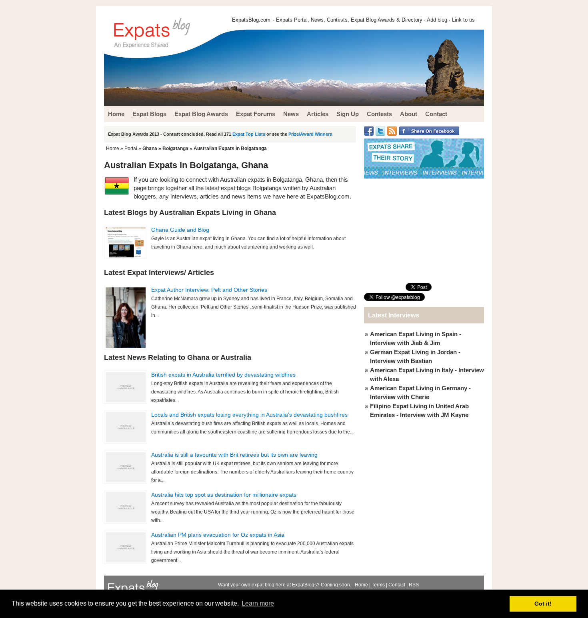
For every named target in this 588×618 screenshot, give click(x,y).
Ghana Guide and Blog (180, 230)
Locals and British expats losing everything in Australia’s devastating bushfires (249, 414)
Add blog (437, 20)
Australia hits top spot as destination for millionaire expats (223, 495)
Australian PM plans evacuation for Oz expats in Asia (217, 535)
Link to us (463, 20)
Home (112, 148)
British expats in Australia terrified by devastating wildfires (223, 374)
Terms (378, 585)
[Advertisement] (424, 231)
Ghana (149, 148)
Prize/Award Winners (310, 134)
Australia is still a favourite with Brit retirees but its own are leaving (234, 454)
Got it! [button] (543, 603)
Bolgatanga (175, 148)
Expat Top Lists (248, 134)
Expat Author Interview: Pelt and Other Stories (209, 290)
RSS (414, 585)
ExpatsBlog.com (251, 20)
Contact (396, 585)
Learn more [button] (258, 603)
